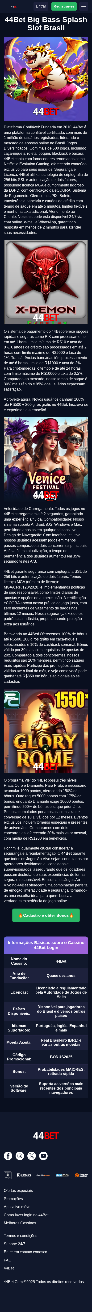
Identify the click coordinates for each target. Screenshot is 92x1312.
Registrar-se (64, 6)
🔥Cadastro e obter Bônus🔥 (46, 915)
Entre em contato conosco (25, 1252)
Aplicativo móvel (17, 1207)
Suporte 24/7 (14, 1244)
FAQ (7, 1260)
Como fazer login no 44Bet (26, 1215)
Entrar (41, 6)
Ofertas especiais (18, 1191)
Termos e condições (20, 1236)
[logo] (14, 6)
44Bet (9, 1268)
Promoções (13, 1199)
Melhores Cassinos (20, 1223)
